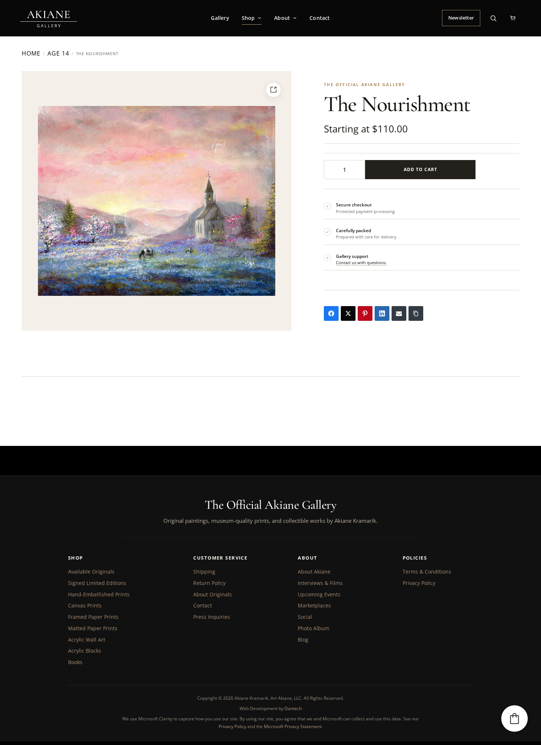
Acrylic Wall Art (86, 639)
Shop (248, 17)
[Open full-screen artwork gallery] (273, 89)
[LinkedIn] (382, 313)
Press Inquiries (211, 616)
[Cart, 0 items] (513, 18)
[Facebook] (331, 313)
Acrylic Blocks (84, 650)
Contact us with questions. (361, 262)
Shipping (204, 571)
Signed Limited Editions (97, 582)
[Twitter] (348, 313)
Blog (303, 639)
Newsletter (461, 17)
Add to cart (420, 169)
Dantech (293, 708)
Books (75, 662)
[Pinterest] (365, 313)
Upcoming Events (319, 594)
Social (305, 616)
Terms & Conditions (427, 571)
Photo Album (313, 628)
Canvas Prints (85, 605)
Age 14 (58, 53)
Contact (320, 17)
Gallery (220, 17)
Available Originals (91, 571)
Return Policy (209, 582)
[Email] (399, 313)
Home (31, 53)
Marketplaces (314, 605)
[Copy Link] (416, 313)
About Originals (212, 594)
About (282, 17)
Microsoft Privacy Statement (293, 726)
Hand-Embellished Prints (99, 594)
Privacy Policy (419, 582)
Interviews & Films (320, 582)
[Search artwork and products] (493, 18)
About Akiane (314, 571)
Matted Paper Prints (92, 628)
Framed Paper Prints (93, 616)
